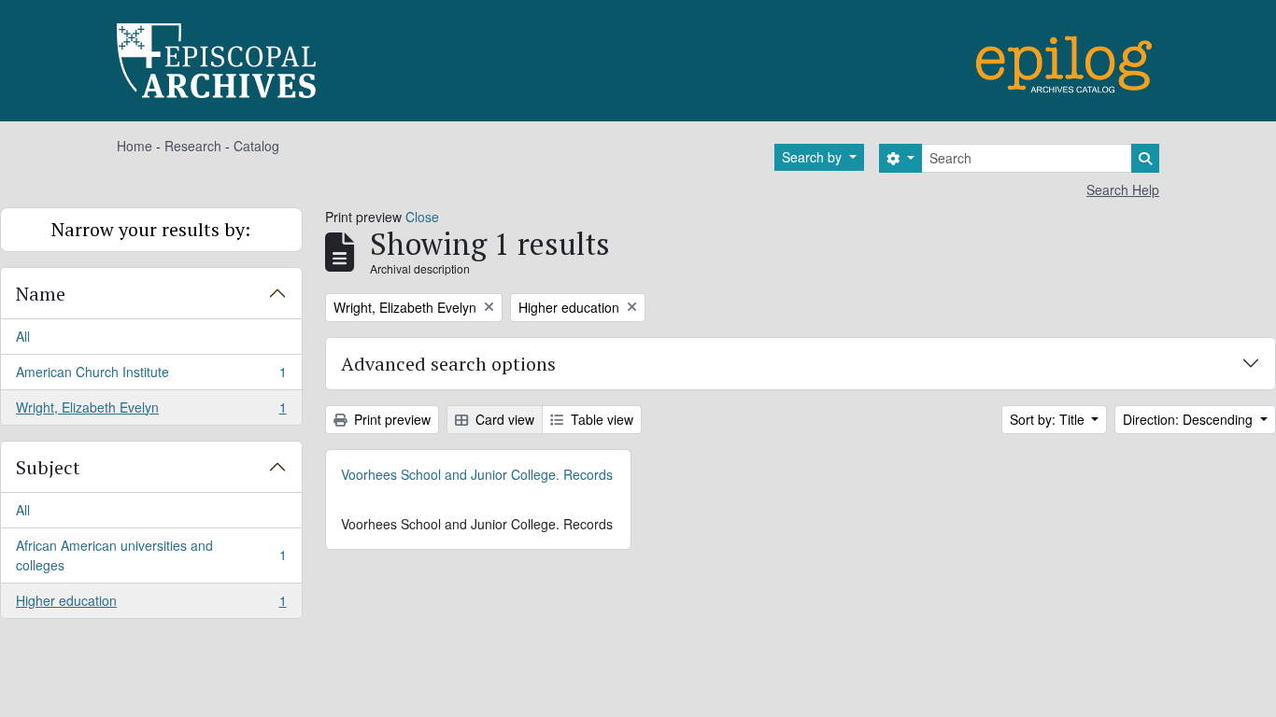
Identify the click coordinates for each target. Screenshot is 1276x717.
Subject (48, 467)
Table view (600, 419)
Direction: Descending (1189, 419)
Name (40, 293)
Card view (503, 419)
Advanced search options (448, 363)
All (23, 336)
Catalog (256, 145)
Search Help (1122, 189)
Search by (813, 157)
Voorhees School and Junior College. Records (477, 474)
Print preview (390, 419)
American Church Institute (151, 376)
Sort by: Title (1049, 419)
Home (134, 145)
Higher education (151, 604)
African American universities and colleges (151, 555)
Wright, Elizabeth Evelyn (151, 411)
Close (422, 216)
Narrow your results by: (150, 229)
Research (192, 145)
